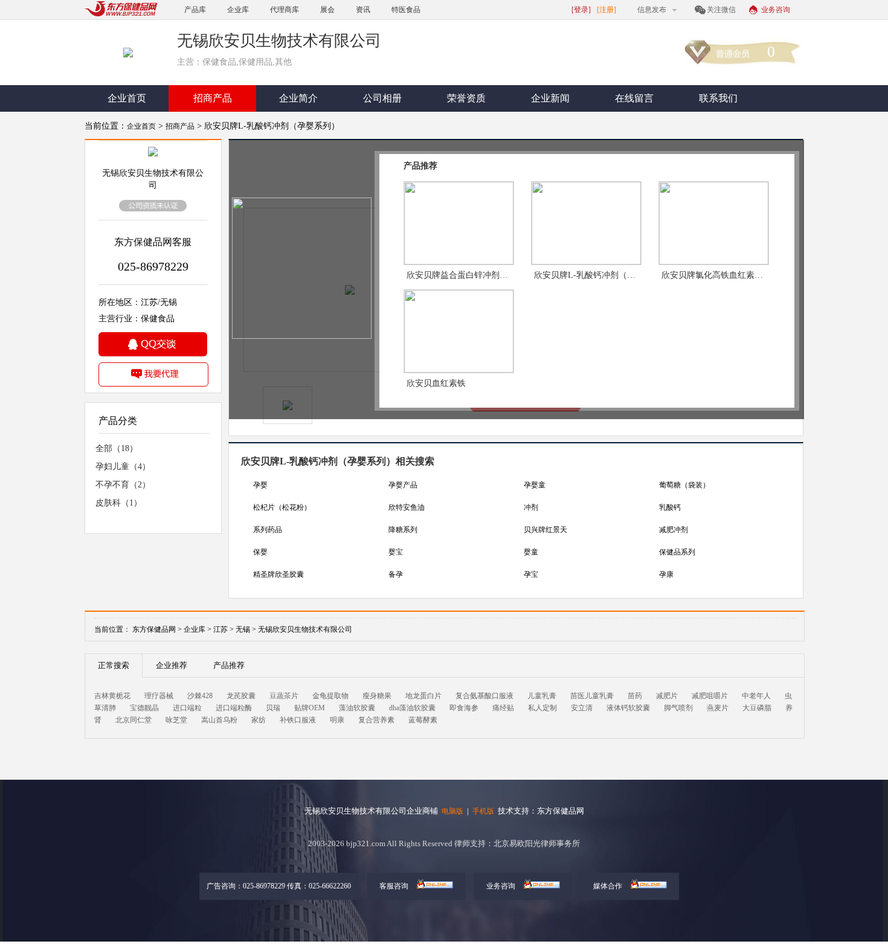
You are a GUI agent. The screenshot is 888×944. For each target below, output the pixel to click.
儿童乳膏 (541, 696)
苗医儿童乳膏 (592, 696)
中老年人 (756, 696)
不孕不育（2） (122, 484)
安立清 (582, 708)
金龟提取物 (330, 696)
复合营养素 (376, 720)
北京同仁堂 (133, 720)
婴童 (531, 552)
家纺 (258, 720)
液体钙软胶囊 (628, 708)
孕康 (666, 574)
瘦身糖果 (376, 696)
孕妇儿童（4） (122, 466)
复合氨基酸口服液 (484, 696)
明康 (337, 720)
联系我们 (718, 98)
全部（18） (116, 448)
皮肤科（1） (118, 502)
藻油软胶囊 (357, 708)
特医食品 (405, 9)
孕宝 (531, 574)
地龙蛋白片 (423, 696)
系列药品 (267, 529)
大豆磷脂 (756, 708)
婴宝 (395, 552)
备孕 (395, 574)
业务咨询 (775, 9)
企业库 (238, 9)
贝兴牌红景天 (545, 529)
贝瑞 (273, 708)
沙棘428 (200, 696)
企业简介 (298, 98)
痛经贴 (503, 708)
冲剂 (531, 507)
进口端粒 (187, 708)
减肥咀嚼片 (710, 696)
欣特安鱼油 (406, 507)
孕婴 (260, 485)
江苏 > (224, 629)
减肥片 (667, 696)
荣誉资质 (466, 98)
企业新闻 (550, 98)
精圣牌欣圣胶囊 (278, 574)
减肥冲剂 (673, 529)
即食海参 (463, 708)
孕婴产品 (402, 485)
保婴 (260, 552)
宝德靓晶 (144, 708)
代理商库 (284, 9)
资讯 (363, 9)
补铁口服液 (298, 720)
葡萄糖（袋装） (684, 485)
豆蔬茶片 (283, 696)
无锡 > (247, 629)
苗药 (635, 696)
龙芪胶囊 (241, 696)
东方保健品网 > (157, 629)
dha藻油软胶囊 (412, 708)
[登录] (581, 9)
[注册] (606, 9)
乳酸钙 (670, 507)
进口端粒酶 (234, 708)
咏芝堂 (176, 720)
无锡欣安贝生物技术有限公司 (305, 629)
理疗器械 (158, 696)
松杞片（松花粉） (282, 507)
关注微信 (721, 9)
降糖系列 (402, 529)
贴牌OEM (309, 708)
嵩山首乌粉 (219, 720)
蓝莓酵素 (422, 720)
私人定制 (542, 708)
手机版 (483, 811)
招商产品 (212, 98)
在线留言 (634, 98)
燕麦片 (718, 708)
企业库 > (197, 629)
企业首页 (127, 98)
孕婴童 (534, 485)
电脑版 (452, 811)
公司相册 (382, 98)
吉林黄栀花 (112, 696)
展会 (327, 9)
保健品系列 (677, 552)
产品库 (195, 9)
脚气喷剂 (678, 708)
